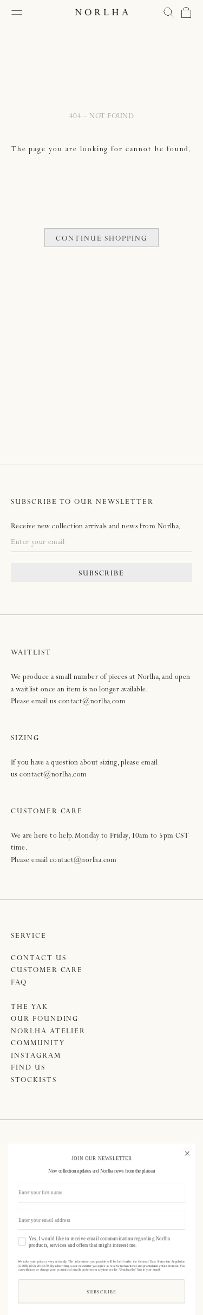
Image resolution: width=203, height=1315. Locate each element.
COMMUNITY (38, 1044)
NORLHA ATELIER (48, 1032)
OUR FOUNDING (44, 1019)
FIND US (28, 1068)
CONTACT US (39, 959)
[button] (169, 12)
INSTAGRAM (36, 1056)
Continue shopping (101, 239)
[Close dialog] (187, 1152)
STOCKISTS (34, 1081)
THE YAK (29, 1007)
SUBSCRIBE (101, 574)
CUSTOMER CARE (47, 971)
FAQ (19, 983)
